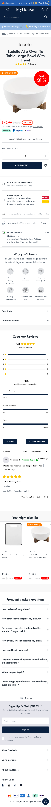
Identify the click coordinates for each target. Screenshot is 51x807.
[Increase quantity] (39, 156)
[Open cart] (47, 9)
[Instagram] (9, 785)
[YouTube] (21, 785)
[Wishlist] (7, 9)
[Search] (45, 17)
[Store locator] (42, 9)
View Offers (41, 3)
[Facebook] (3, 785)
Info (47, 214)
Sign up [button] (25, 729)
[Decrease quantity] (11, 156)
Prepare (5, 551)
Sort (25, 451)
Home (4, 33)
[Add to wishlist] (24, 524)
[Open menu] (3, 9)
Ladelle (32, 551)
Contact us (45, 223)
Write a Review (39, 442)
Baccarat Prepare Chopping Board (13, 556)
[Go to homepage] (25, 10)
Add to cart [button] (21, 165)
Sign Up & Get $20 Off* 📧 (27, 3)
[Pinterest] (15, 785)
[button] (45, 165)
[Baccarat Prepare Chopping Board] (13, 534)
